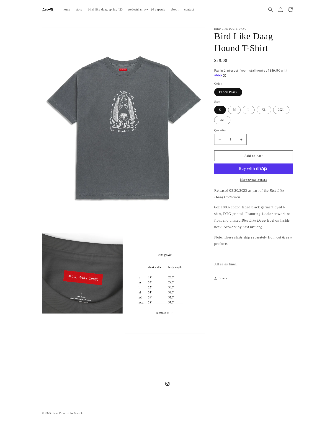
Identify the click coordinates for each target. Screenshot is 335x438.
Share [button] (223, 278)
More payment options (253, 179)
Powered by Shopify (71, 413)
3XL (222, 120)
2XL (281, 110)
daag (56, 413)
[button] (270, 10)
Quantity (220, 130)
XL (264, 110)
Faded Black (228, 92)
